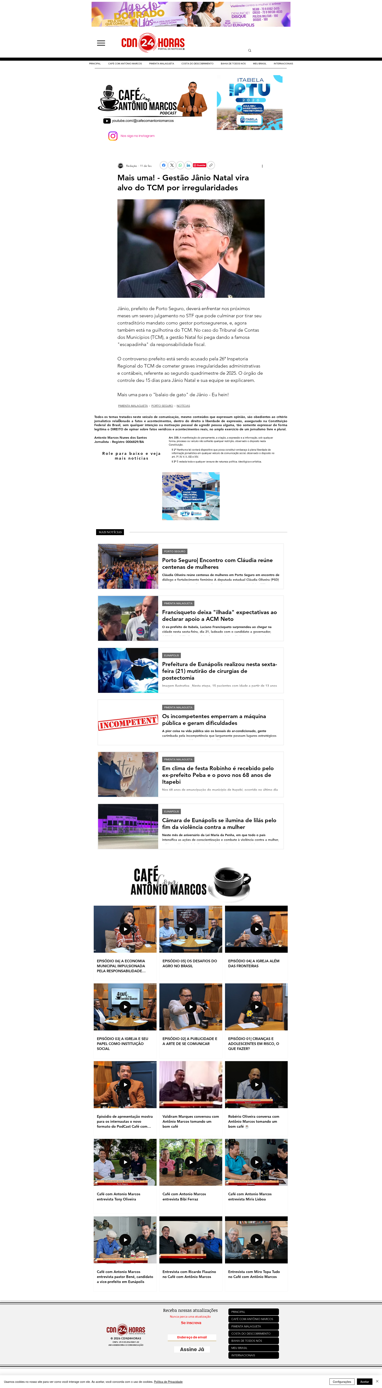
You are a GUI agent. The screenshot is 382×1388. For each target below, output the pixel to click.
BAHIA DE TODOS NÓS (246, 1341)
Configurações (342, 1382)
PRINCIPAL (238, 1312)
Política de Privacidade (168, 1382)
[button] (197, 64)
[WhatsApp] (180, 165)
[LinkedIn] (188, 165)
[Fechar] (377, 1381)
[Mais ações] (262, 165)
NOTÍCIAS (183, 406)
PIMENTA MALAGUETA (133, 406)
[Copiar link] (210, 165)
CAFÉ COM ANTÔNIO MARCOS (252, 1319)
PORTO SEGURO (162, 406)
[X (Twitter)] (172, 165)
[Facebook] (163, 165)
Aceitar (364, 1382)
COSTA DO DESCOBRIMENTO (251, 1333)
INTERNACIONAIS (243, 1355)
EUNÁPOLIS (171, 655)
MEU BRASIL (239, 1348)
